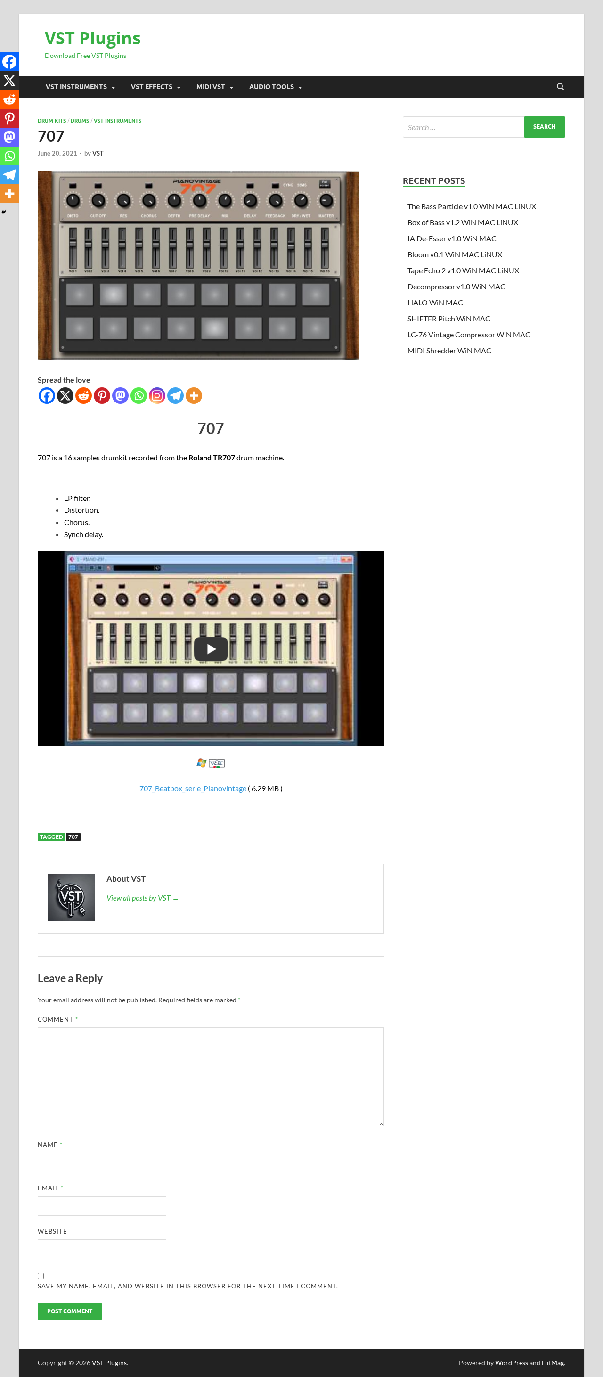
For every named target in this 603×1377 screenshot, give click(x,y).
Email (51, 1188)
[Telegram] (175, 395)
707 (73, 836)
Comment (58, 1019)
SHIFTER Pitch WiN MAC (448, 318)
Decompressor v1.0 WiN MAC (456, 286)
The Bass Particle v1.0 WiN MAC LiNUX (471, 206)
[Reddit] (83, 395)
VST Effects (151, 86)
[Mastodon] (120, 395)
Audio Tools (271, 86)
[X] (65, 395)
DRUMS (80, 120)
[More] (194, 395)
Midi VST (210, 86)
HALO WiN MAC (435, 302)
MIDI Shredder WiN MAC (449, 350)
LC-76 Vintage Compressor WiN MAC (468, 334)
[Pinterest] (102, 395)
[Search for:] (484, 127)
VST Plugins (93, 37)
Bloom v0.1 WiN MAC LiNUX (454, 254)
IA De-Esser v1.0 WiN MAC (452, 238)
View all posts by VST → (142, 897)
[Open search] (561, 87)
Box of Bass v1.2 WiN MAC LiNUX (462, 222)
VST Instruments (76, 86)
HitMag (553, 1363)
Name (50, 1144)
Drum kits (52, 120)
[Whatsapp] (138, 395)
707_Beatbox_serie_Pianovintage (192, 788)
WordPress (511, 1363)
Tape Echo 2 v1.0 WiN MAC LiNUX (463, 270)
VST (98, 153)
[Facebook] (47, 395)
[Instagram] (157, 395)
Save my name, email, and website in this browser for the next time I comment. (188, 1286)
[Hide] (4, 212)
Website (52, 1231)
